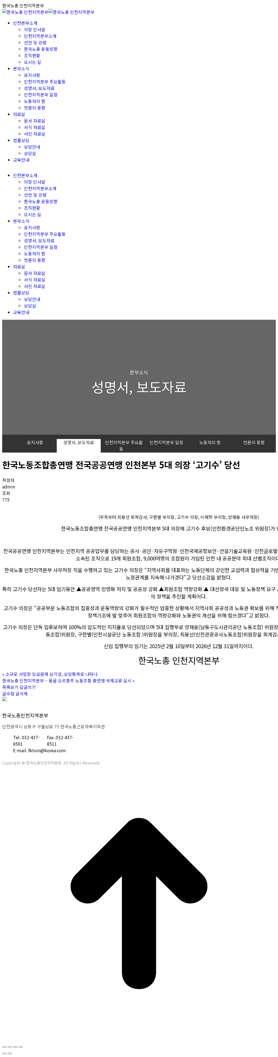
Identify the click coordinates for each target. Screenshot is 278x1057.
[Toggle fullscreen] (15, 1047)
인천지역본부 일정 (166, 442)
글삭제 (21, 693)
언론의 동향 (254, 442)
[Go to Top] (139, 1038)
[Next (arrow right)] (10, 1053)
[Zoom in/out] (20, 1047)
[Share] (10, 1047)
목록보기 (10, 687)
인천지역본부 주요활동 (124, 445)
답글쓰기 (28, 687)
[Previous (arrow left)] (4, 1053)
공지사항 (35, 442)
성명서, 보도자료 (78, 442)
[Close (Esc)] (4, 1047)
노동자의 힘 (210, 442)
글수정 (8, 693)
